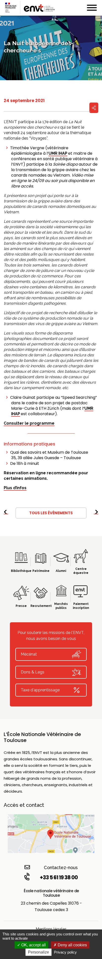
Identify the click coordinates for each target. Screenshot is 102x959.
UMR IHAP (58, 153)
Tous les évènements (51, 513)
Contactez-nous (61, 867)
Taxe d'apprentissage (40, 690)
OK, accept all (33, 945)
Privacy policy (65, 952)
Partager (93, 108)
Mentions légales (51, 929)
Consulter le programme (29, 423)
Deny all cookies (72, 945)
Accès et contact (24, 805)
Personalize (38, 952)
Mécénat (29, 654)
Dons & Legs (32, 672)
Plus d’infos (15, 487)
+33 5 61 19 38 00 (59, 877)
